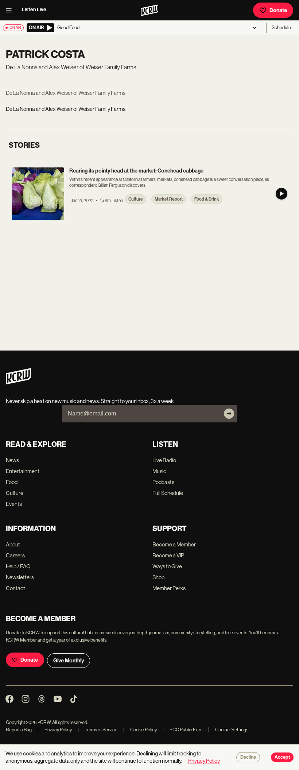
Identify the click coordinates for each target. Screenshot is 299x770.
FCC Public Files (182, 729)
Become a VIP (168, 555)
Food (12, 482)
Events (14, 504)
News (12, 460)
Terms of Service (97, 729)
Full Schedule (167, 493)
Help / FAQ (18, 566)
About (13, 544)
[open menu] (11, 10)
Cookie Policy (140, 729)
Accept (282, 757)
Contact (15, 588)
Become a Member (174, 544)
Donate (278, 10)
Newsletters (20, 577)
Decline (248, 757)
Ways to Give (167, 566)
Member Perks (169, 588)
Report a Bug (19, 729)
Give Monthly (68, 660)
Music (159, 471)
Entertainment (22, 471)
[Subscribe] (229, 414)
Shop (158, 577)
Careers (15, 555)
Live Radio (164, 460)
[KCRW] (18, 382)
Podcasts (163, 482)
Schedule (281, 27)
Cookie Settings (232, 729)
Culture (14, 493)
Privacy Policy (55, 729)
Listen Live (34, 10)
